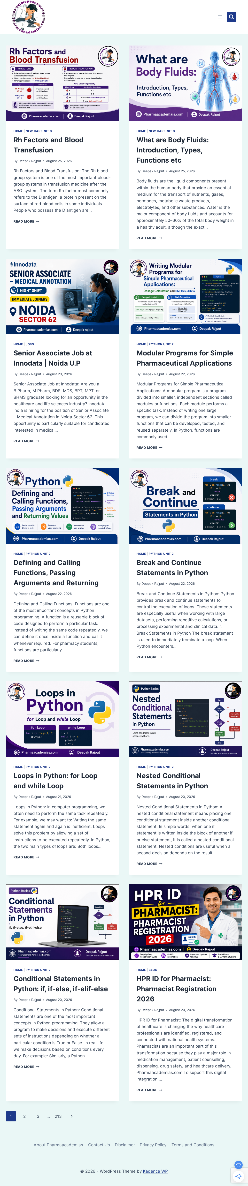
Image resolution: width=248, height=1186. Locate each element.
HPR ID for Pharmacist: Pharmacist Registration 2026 (177, 989)
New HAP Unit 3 (39, 131)
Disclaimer (125, 1144)
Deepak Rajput (29, 161)
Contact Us (99, 1144)
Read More (26, 221)
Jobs (30, 344)
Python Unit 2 (161, 344)
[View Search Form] (231, 17)
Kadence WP (155, 1171)
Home (18, 131)
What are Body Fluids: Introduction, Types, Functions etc (173, 150)
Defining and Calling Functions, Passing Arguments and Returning (56, 572)
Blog (153, 970)
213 (58, 1116)
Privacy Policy (153, 1144)
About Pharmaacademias (58, 1144)
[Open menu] (220, 17)
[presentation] (62, 83)
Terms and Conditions (192, 1144)
